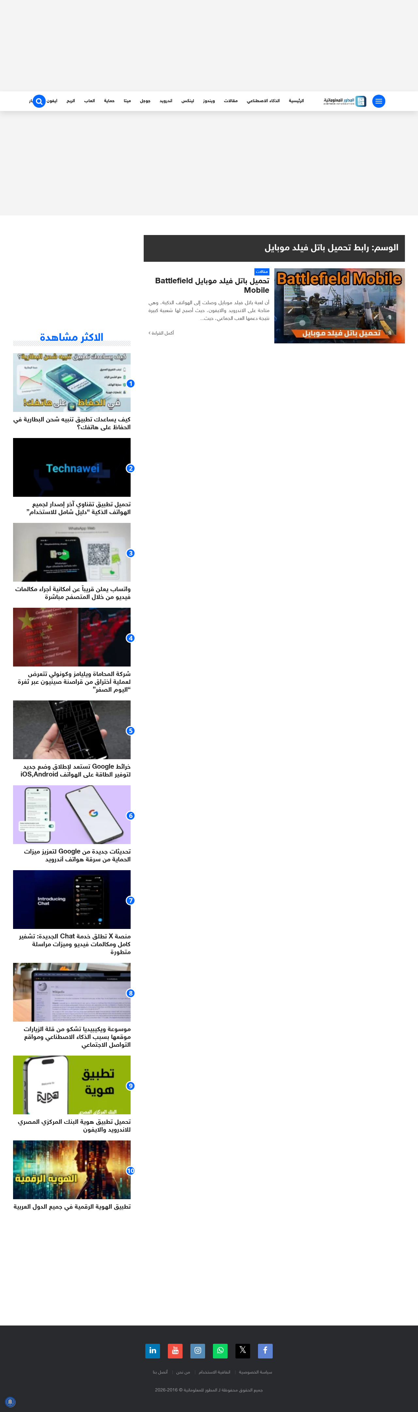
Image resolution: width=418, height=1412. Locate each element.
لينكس (188, 101)
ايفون (52, 101)
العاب (89, 101)
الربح (71, 101)
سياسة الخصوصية (255, 1372)
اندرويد (166, 101)
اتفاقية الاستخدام (214, 1372)
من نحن (183, 1372)
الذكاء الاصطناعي (263, 101)
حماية (109, 101)
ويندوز (209, 101)
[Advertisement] (209, 45)
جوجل (145, 101)
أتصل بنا (160, 1372)
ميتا (127, 101)
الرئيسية (296, 101)
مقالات (231, 101)
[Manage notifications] (10, 1402)
